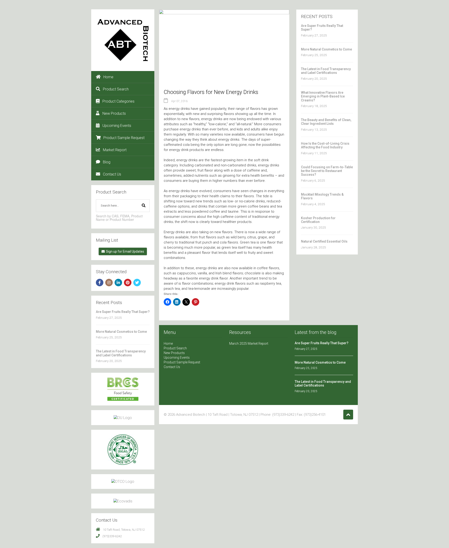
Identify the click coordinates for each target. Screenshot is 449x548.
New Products (114, 113)
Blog (106, 162)
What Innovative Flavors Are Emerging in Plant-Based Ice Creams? (323, 96)
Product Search (116, 89)
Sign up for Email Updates (125, 251)
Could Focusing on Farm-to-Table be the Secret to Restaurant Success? (327, 171)
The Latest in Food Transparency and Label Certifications (121, 353)
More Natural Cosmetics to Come (121, 331)
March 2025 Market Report (248, 343)
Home (108, 77)
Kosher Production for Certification (318, 220)
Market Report (115, 150)
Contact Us (112, 174)
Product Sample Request (124, 138)
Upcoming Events (116, 125)
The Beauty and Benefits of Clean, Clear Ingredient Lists (326, 121)
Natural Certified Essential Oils (324, 241)
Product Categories (118, 101)
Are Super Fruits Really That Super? (123, 312)
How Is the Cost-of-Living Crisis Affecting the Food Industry (325, 145)
